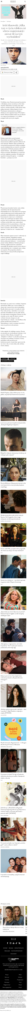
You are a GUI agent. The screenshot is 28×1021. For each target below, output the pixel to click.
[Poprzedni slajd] (1, 916)
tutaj (10, 1010)
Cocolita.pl (7, 979)
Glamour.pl (7, 977)
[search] (25, 1)
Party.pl (6, 974)
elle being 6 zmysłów (7, 361)
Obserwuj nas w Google (8, 72)
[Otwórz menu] (1, 1)
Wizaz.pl (20, 984)
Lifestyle (4, 358)
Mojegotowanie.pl (7, 984)
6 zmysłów (12, 358)
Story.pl (20, 987)
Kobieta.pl (20, 977)
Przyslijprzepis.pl (20, 979)
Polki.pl (20, 974)
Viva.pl (20, 982)
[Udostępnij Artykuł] (16, 72)
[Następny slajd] (26, 916)
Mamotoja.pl (6, 982)
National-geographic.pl (7, 987)
